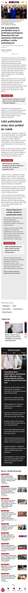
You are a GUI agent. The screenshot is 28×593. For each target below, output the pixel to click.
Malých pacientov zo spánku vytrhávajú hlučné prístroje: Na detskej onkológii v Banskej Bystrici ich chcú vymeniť (9, 491)
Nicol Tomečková (7, 50)
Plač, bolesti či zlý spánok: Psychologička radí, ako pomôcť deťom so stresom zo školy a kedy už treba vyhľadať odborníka (8, 503)
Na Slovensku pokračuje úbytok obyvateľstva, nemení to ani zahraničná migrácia (9, 547)
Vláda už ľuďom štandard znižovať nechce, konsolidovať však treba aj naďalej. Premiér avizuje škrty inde (14, 440)
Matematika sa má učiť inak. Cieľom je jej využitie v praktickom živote (8, 567)
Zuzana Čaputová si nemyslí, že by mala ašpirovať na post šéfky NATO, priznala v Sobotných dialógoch (13, 101)
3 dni (14, 352)
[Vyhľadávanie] (3, 2)
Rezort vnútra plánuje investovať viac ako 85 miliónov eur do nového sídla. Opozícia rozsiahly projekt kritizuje (9, 479)
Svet (7, 322)
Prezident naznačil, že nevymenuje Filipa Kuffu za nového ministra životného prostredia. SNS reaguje (14, 414)
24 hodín (4, 352)
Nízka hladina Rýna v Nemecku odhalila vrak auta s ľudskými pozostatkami (13, 406)
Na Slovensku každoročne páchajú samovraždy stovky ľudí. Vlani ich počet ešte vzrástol (8, 578)
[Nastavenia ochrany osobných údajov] (3, 590)
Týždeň (23, 352)
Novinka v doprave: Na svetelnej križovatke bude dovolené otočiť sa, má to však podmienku (14, 423)
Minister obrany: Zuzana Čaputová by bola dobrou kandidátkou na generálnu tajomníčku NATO (13, 337)
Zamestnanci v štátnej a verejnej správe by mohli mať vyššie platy (14, 398)
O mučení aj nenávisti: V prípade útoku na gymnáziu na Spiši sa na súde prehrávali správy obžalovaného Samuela (8, 515)
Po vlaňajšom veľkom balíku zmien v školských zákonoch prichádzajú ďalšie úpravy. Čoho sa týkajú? (9, 558)
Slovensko (5, 474)
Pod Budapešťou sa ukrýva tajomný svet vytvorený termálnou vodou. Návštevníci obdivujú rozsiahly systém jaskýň (14, 459)
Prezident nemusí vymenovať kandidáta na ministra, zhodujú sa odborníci (9, 527)
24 (22, 2)
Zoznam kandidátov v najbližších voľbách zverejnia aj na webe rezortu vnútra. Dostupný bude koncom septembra (15, 449)
